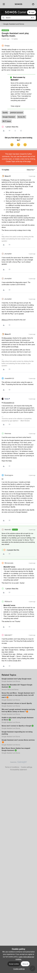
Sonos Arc (21, 117)
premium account (16, 112)
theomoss (8, 433)
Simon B (7, 176)
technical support (25, 408)
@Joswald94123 (8, 403)
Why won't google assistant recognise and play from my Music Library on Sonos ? (18, 710)
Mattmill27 (8, 529)
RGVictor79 (8, 601)
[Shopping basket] (33, 4)
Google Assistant (9, 117)
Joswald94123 (9, 378)
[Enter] (3, 18)
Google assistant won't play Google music (16, 679)
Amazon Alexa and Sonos (10, 689)
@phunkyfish (7, 338)
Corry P (7, 399)
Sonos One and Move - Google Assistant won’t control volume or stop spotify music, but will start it (18, 695)
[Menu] (3, 4)
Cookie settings (26, 767)
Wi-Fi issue (7, 121)
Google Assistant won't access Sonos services (18, 740)
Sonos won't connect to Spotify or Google (16, 726)
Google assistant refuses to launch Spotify (17, 703)
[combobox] (18, 18)
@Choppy (6, 180)
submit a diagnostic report (18, 215)
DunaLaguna (9, 475)
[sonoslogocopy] (18, 4)
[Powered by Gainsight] (18, 762)
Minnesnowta (9, 563)
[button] (2, 12)
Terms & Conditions (12, 767)
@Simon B (5, 320)
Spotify (5, 112)
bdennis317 (8, 635)
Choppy (7, 46)
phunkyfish (8, 254)
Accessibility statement (18, 769)
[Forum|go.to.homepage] (14, 12)
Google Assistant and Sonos (13, 24)
